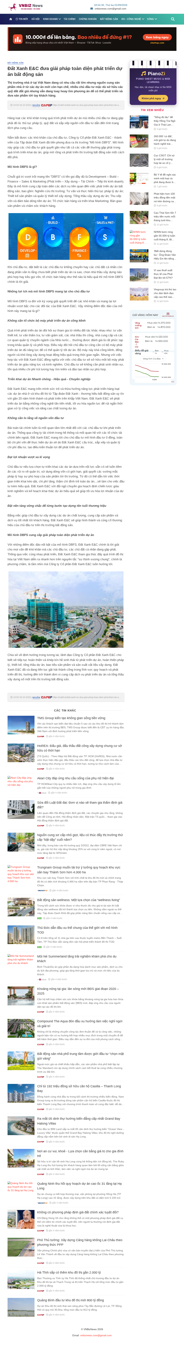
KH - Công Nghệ (131, 19)
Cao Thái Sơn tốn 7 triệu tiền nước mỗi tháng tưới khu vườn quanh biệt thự (165, 220)
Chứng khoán (87, 19)
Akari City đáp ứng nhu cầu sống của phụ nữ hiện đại (75, 778)
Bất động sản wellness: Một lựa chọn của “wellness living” (78, 900)
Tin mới (23, 19)
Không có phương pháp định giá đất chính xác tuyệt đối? (78, 1212)
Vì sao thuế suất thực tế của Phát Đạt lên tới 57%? (163, 274)
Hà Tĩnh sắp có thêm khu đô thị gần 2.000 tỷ (69, 1272)
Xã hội (35, 19)
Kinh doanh (50, 19)
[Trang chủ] (11, 19)
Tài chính (69, 19)
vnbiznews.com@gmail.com (110, 8)
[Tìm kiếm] (172, 19)
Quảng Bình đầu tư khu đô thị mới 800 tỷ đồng (70, 1300)
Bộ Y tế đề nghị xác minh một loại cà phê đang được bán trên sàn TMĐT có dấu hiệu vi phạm (165, 182)
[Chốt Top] (92, 38)
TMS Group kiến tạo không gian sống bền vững (71, 718)
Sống (150, 19)
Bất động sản (109, 19)
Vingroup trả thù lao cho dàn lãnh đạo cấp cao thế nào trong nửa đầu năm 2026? (165, 297)
